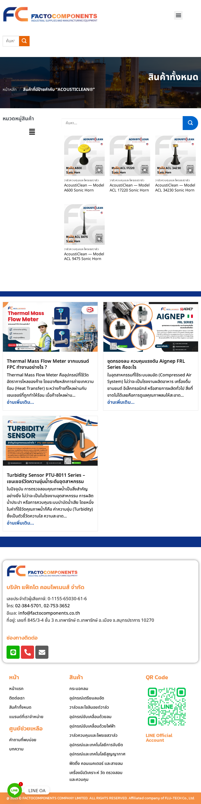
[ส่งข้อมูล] (24, 41)
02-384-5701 (28, 606)
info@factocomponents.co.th (49, 613)
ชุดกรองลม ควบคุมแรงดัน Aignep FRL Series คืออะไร (146, 364)
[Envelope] (41, 652)
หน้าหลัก (10, 89)
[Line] (13, 652)
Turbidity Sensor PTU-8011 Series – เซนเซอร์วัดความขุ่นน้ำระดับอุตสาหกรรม (46, 478)
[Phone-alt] (27, 652)
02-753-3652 (57, 606)
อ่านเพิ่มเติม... (20, 402)
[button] (178, 15)
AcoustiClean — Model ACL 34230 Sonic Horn (175, 188)
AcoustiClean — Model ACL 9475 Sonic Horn (84, 257)
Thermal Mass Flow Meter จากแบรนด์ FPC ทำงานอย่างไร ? (48, 364)
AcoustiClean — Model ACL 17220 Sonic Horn (130, 188)
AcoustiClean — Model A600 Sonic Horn (84, 188)
